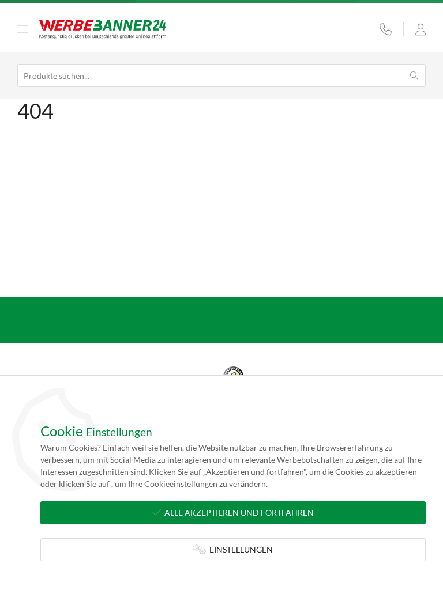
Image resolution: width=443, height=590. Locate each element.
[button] (22, 29)
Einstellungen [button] (239, 549)
